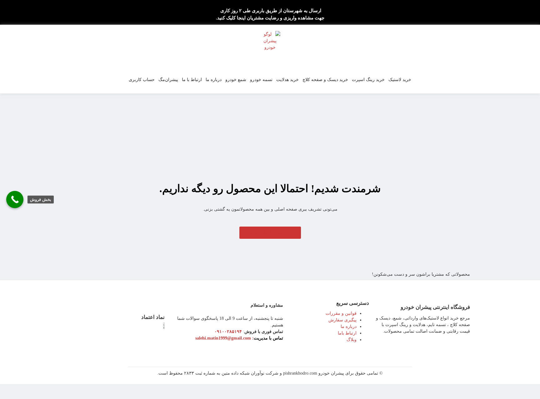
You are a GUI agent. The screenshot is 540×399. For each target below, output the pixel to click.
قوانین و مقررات (341, 313)
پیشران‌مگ (168, 79)
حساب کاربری (142, 79)
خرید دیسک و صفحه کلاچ (325, 79)
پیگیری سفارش (342, 320)
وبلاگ (352, 339)
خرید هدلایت (287, 79)
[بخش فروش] (14, 199)
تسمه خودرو (261, 79)
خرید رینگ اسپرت (368, 79)
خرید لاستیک (399, 79)
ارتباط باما (347, 333)
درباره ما (214, 79)
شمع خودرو (235, 79)
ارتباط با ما (192, 79)
